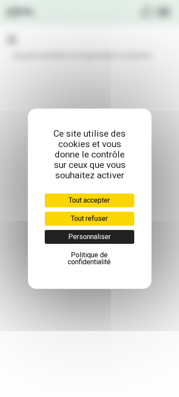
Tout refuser (89, 218)
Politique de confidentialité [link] (89, 258)
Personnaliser (89, 237)
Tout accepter (89, 200)
